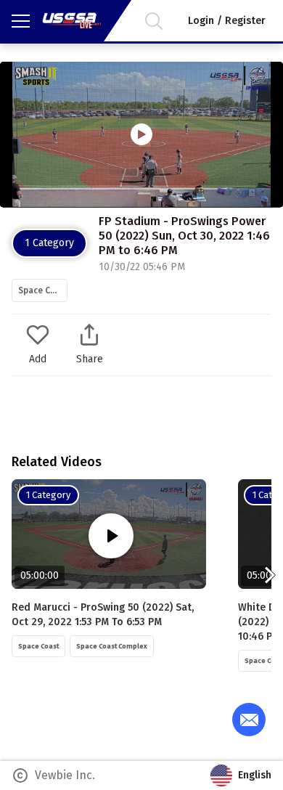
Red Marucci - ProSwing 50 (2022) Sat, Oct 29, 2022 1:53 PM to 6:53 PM (103, 614)
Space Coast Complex (42, 290)
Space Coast (38, 646)
